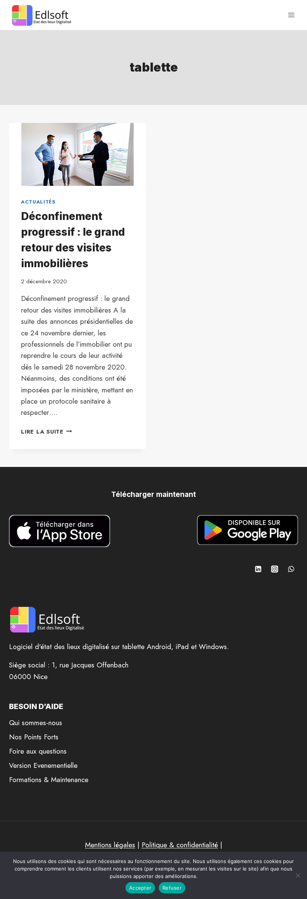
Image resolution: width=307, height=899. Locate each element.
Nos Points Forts (33, 737)
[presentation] (77, 154)
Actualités (38, 201)
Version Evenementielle (43, 765)
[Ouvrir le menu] (291, 15)
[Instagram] (274, 569)
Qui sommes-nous (35, 723)
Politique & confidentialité (180, 845)
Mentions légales (110, 845)
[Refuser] (297, 875)
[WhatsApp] (291, 569)
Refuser (172, 888)
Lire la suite (46, 432)
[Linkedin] (258, 569)
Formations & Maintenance (48, 780)
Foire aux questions (38, 751)
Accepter (140, 888)
